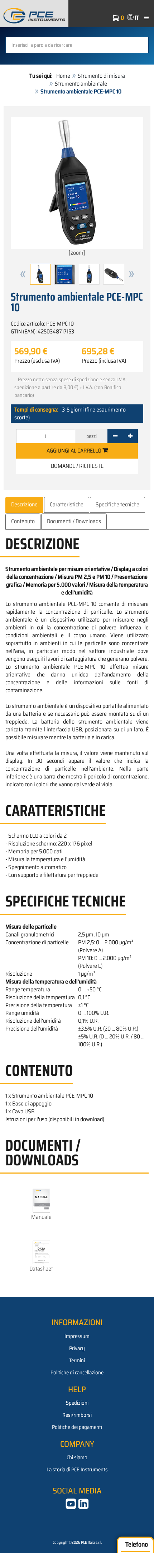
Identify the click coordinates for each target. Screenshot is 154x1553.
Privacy (77, 1348)
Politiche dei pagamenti (77, 1427)
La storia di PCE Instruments (77, 1469)
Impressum (77, 1336)
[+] (130, 436)
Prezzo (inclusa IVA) (104, 361)
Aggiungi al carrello (74, 450)
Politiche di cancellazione (77, 1372)
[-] (115, 436)
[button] (23, 274)
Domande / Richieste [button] (77, 465)
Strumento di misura (101, 75)
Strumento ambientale (81, 83)
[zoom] (77, 252)
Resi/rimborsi (77, 1415)
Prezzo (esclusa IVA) (37, 361)
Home (63, 75)
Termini (77, 1360)
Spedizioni (77, 1403)
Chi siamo (77, 1457)
